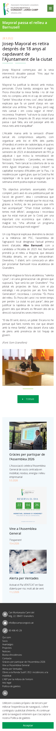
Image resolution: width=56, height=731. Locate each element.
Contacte (7, 658)
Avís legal (6, 682)
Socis (5, 640)
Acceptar (28, 725)
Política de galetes (11, 686)
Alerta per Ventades (24, 578)
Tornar (29, 399)
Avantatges (7, 644)
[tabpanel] (28, 367)
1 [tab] (28, 388)
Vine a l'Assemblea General (15, 665)
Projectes (7, 647)
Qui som (6, 637)
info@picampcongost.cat (21, 622)
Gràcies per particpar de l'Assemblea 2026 (23, 661)
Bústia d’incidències (12, 654)
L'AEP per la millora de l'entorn (17, 679)
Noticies (6, 651)
